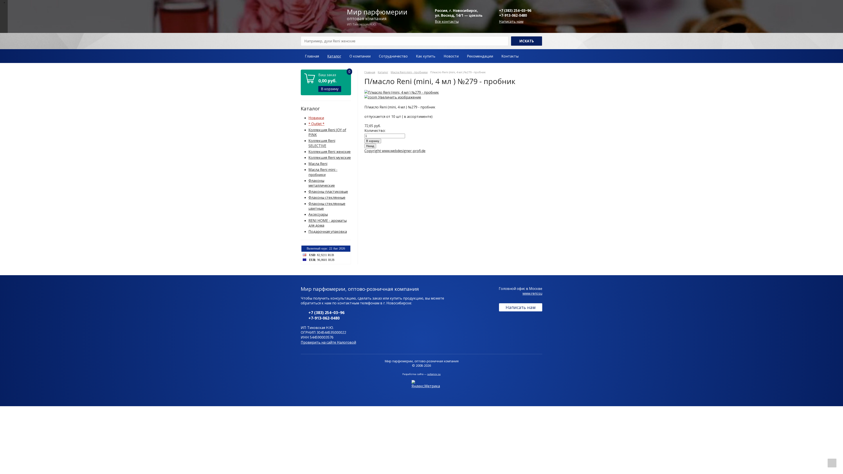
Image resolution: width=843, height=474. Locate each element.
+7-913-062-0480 (513, 15)
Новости (451, 56)
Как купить (425, 56)
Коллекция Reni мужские (329, 157)
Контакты (510, 56)
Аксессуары (318, 214)
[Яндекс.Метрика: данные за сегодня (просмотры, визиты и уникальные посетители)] (426, 384)
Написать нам (511, 21)
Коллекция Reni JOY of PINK (327, 132)
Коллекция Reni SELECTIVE (321, 143)
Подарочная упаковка (327, 231)
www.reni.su (532, 293)
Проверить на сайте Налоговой (328, 342)
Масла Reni (317, 163)
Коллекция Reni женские (329, 151)
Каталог (334, 56)
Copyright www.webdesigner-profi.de (394, 150)
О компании (360, 56)
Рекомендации (480, 56)
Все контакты (447, 21)
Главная (312, 56)
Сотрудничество (393, 56)
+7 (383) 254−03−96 (515, 10)
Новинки (316, 117)
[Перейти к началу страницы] (832, 463)
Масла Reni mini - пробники (322, 172)
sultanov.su (434, 374)
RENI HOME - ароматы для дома (327, 223)
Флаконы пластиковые (328, 191)
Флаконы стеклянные (326, 197)
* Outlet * (316, 123)
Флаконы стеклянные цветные (326, 206)
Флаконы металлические (321, 183)
